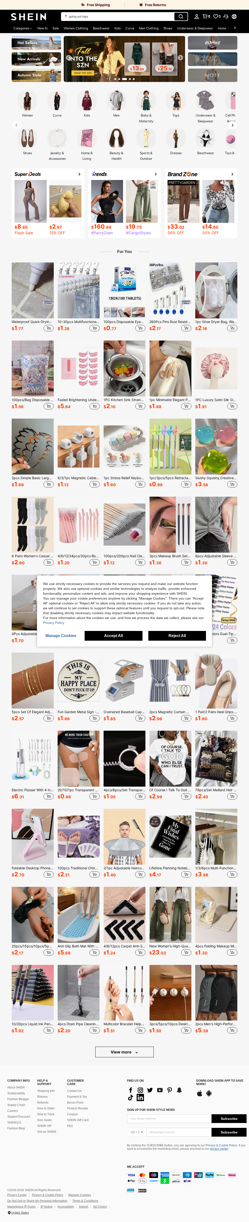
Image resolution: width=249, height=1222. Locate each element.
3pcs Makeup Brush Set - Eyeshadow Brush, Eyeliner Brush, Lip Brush (170, 556)
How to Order (46, 1108)
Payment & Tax (77, 1096)
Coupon (72, 1114)
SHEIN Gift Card (78, 1120)
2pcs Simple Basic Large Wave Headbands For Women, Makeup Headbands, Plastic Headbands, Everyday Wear (33, 478)
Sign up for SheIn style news (151, 1110)
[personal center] (197, 16)
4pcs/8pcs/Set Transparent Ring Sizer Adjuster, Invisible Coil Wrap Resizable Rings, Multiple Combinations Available (125, 790)
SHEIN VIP (44, 1126)
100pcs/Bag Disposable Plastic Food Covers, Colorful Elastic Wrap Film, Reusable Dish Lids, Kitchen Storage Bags (33, 400)
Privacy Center (17, 1195)
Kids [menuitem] (118, 28)
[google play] (208, 1095)
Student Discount (18, 1116)
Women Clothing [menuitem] (76, 28)
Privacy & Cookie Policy (221, 1145)
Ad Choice (100, 1206)
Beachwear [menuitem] (101, 28)
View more (122, 1052)
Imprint (83, 1206)
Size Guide (44, 1120)
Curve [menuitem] (129, 28)
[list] (159, 1094)
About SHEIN (16, 1087)
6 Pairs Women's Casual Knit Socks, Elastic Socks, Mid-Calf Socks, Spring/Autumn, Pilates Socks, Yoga (33, 556)
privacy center (219, 1148)
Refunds (42, 1102)
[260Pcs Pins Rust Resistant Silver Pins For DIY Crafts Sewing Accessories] (170, 290)
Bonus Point (75, 1102)
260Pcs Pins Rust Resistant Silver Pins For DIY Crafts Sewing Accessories (170, 322)
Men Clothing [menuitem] (149, 28)
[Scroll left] (229, 28)
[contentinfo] (187, 1178)
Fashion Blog (16, 1128)
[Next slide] (180, 58)
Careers (12, 1111)
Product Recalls (77, 1108)
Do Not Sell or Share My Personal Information (37, 1201)
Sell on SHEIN (46, 1131)
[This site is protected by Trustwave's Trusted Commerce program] (130, 1190)
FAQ (70, 1126)
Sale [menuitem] (56, 28)
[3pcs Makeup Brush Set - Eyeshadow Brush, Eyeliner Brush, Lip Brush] (170, 525)
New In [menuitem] (42, 28)
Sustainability (16, 1093)
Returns (42, 1096)
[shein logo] (28, 16)
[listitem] (33, 297)
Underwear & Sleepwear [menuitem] (195, 28)
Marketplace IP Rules (21, 1206)
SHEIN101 (14, 1122)
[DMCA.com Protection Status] (142, 1190)
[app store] (199, 1095)
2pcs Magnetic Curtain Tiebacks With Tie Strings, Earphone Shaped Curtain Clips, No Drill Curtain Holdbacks (170, 712)
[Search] (180, 16)
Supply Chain (16, 1105)
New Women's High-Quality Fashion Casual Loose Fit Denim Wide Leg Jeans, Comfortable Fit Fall (170, 946)
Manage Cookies (79, 1195)
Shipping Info (46, 1091)
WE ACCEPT (135, 1166)
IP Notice (47, 1206)
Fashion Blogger (18, 1099)
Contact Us (74, 1091)
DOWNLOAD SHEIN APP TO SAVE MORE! (219, 1082)
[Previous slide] (68, 58)
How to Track (45, 1114)
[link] (62, 5)
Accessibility (66, 1206)
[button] (226, 16)
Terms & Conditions (85, 1201)
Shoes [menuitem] (167, 28)
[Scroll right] (235, 28)
